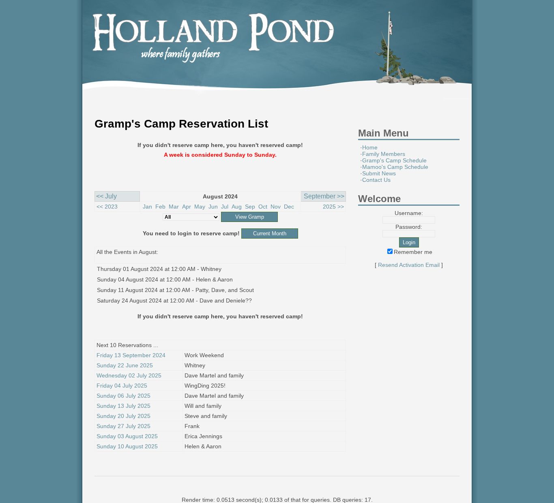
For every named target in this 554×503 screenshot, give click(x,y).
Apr (186, 206)
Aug (237, 206)
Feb (160, 206)
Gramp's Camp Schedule (394, 160)
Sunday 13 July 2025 (123, 406)
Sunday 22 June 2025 (125, 365)
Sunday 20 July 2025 (123, 416)
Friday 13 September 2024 (131, 355)
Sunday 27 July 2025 (123, 426)
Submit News (379, 173)
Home (370, 147)
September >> (324, 196)
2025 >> (333, 206)
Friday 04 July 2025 (122, 385)
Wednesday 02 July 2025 (129, 375)
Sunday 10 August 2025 (127, 446)
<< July (106, 196)
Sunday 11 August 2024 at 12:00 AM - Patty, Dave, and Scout (175, 290)
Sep (250, 206)
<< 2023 (107, 206)
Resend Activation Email (409, 265)
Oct (262, 206)
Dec (289, 206)
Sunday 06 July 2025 (123, 395)
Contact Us (376, 180)
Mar (174, 206)
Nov (276, 206)
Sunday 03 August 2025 (127, 436)
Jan (147, 206)
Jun (213, 206)
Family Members (383, 154)
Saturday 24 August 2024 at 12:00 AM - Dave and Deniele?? (174, 300)
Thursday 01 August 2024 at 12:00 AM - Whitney (159, 269)
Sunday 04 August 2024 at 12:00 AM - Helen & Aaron (165, 279)
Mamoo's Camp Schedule (395, 167)
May (199, 206)
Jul (224, 206)
